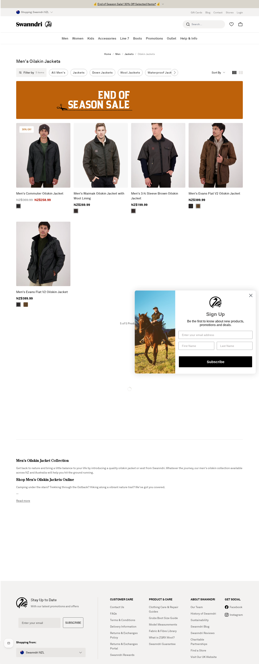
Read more (23, 500)
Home (107, 54)
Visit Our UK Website (204, 657)
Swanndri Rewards (122, 655)
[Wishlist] (231, 24)
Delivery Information (123, 626)
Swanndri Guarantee (162, 644)
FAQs (113, 613)
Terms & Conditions (122, 620)
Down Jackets (102, 72)
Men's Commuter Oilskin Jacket (39, 193)
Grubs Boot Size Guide (163, 618)
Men (117, 54)
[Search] (188, 24)
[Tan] (198, 206)
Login (240, 12)
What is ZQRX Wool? (162, 637)
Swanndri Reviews (202, 633)
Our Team (197, 607)
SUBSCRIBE (73, 622)
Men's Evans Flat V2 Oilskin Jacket (214, 193)
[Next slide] (174, 72)
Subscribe (215, 362)
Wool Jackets (130, 72)
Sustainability (200, 620)
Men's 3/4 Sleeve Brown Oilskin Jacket (154, 195)
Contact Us (117, 607)
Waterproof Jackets (162, 72)
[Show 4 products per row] (234, 72)
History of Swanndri (203, 613)
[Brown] (76, 211)
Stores (230, 12)
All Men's (58, 72)
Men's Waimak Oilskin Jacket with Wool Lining (99, 195)
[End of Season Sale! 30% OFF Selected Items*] (129, 100)
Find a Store (198, 650)
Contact (218, 12)
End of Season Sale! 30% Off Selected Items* (127, 4)
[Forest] (18, 206)
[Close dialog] (250, 295)
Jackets (129, 54)
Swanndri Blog (200, 626)
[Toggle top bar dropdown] (163, 4)
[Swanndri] (34, 24)
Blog (207, 12)
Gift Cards (196, 12)
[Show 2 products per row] (241, 72)
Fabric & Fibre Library (163, 631)
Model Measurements (163, 624)
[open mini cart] (240, 24)
